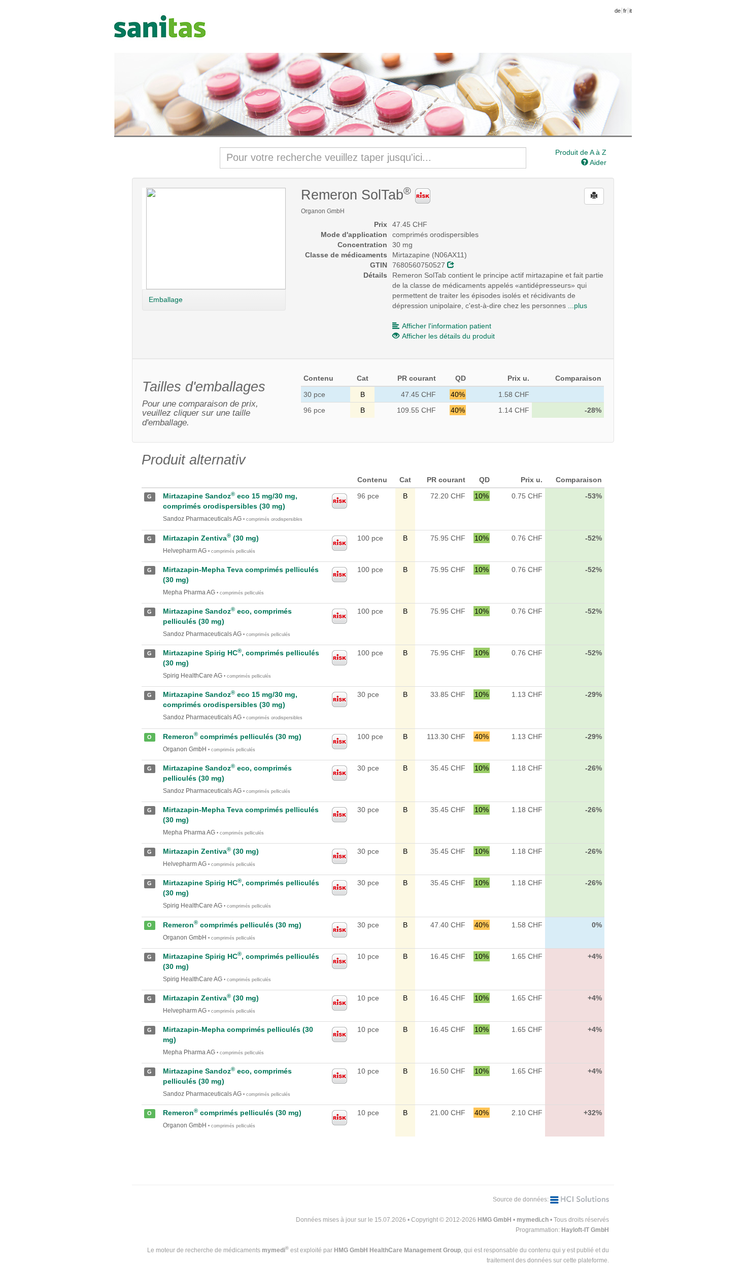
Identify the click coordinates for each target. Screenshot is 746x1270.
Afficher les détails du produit (448, 336)
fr (625, 11)
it (630, 11)
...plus (577, 306)
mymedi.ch (533, 1219)
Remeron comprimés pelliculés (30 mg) (232, 736)
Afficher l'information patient (446, 326)
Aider (597, 162)
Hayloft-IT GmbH (585, 1229)
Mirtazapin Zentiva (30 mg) (211, 538)
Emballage (166, 299)
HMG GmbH (495, 1219)
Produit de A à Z (580, 152)
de (618, 11)
